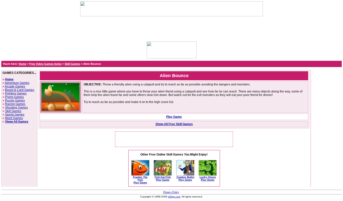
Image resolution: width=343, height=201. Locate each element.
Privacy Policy (171, 192)
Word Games (14, 118)
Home (22, 63)
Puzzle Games (15, 100)
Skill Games (72, 63)
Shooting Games (16, 107)
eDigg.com (174, 196)
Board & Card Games (19, 90)
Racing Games (15, 104)
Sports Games (14, 114)
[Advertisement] (171, 27)
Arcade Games (15, 86)
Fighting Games (16, 93)
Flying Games (14, 97)
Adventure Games (17, 83)
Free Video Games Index (45, 63)
